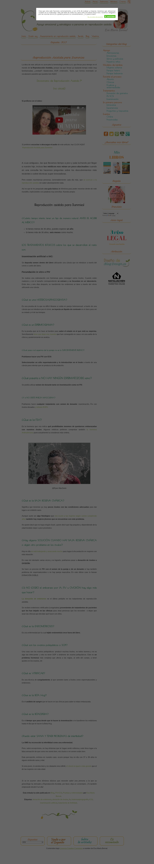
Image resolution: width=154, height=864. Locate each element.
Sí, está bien (110, 16)
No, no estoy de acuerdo (95, 16)
